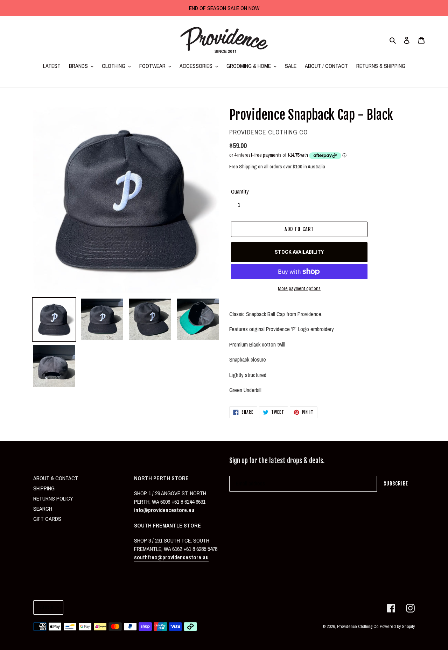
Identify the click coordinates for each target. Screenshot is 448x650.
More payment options (299, 288)
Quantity (240, 191)
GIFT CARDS (47, 519)
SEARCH (42, 508)
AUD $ (46, 607)
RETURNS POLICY (53, 498)
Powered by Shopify (397, 626)
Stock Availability (299, 252)
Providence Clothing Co (357, 626)
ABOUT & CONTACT (55, 478)
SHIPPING (44, 488)
